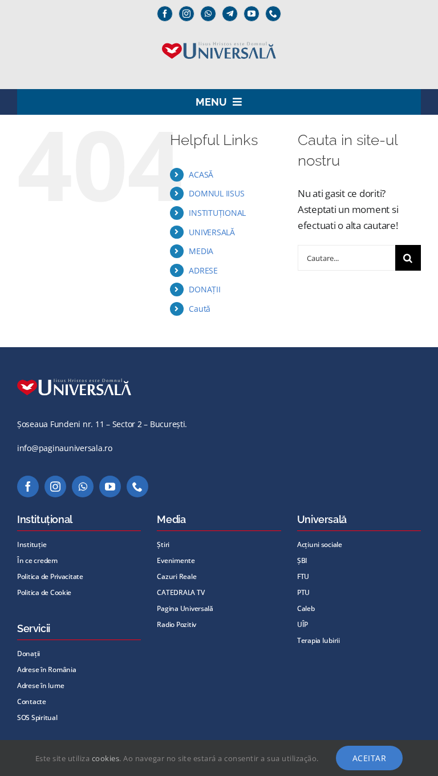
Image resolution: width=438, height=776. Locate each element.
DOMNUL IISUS (216, 193)
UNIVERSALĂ (211, 232)
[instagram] (186, 14)
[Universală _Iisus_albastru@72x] (219, 38)
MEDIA (201, 251)
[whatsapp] (208, 14)
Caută (199, 308)
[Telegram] (230, 14)
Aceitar (369, 758)
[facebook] (165, 14)
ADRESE (203, 270)
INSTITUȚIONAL (217, 212)
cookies (106, 758)
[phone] (273, 14)
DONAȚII (204, 289)
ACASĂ (201, 174)
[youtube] (251, 14)
